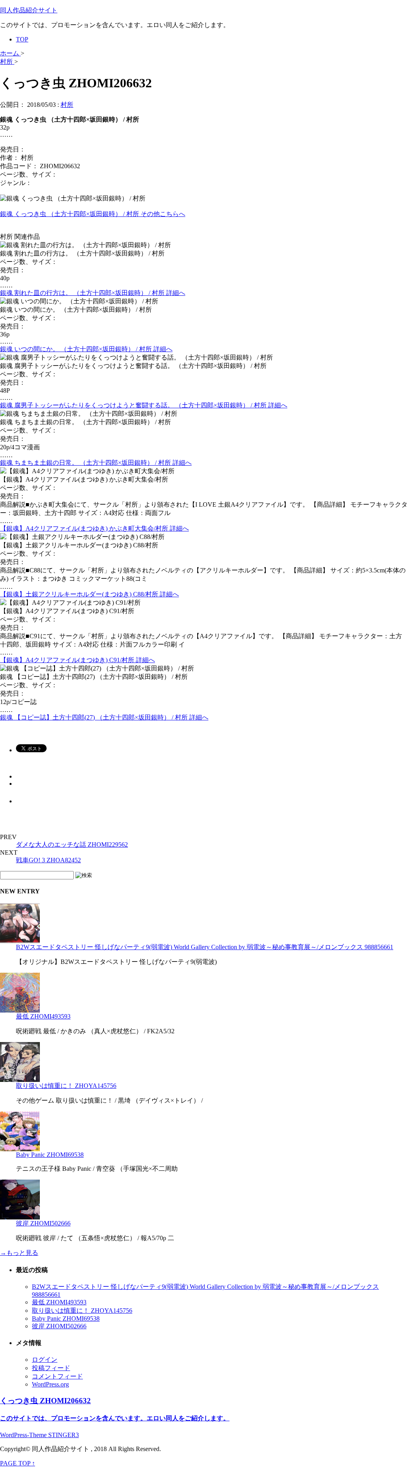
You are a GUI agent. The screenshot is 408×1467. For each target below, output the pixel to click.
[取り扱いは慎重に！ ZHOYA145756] (20, 1079)
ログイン (44, 1359)
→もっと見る (19, 1252)
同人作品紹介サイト (28, 10)
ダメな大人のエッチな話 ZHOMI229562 (72, 844)
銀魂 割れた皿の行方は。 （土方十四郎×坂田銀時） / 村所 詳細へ (92, 292)
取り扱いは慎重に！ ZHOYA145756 (66, 1085)
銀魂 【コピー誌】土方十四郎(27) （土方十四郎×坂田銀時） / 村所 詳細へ (104, 717)
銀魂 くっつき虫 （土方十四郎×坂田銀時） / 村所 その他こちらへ (92, 213)
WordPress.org (50, 1384)
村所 (67, 104)
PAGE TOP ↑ (17, 1463)
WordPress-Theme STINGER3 (39, 1435)
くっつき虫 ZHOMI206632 (45, 1400)
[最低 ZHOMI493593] (20, 1010)
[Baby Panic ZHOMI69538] (20, 1149)
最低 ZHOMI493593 (43, 1016)
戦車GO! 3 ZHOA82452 (48, 860)
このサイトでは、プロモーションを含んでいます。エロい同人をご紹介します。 (115, 1418)
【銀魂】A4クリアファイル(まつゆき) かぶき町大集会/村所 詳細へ (94, 528)
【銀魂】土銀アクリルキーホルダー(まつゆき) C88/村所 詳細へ (89, 594)
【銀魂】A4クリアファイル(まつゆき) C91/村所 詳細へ (77, 660)
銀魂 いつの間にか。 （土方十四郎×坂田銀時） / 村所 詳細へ (86, 349)
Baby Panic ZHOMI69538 (50, 1154)
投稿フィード (51, 1368)
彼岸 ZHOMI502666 (43, 1223)
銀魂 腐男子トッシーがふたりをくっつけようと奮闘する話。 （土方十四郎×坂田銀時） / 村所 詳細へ (143, 405)
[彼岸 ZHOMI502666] (20, 1217)
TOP (22, 39)
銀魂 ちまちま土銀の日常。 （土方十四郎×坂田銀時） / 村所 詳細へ (96, 462)
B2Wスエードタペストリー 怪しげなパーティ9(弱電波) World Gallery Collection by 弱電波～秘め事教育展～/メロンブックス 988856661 (204, 947)
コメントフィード (57, 1376)
